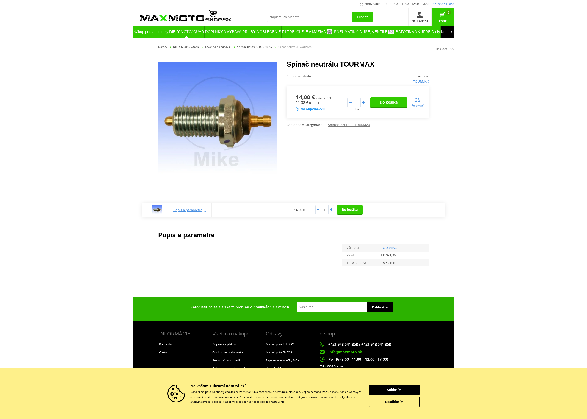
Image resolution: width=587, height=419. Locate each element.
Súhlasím (394, 390)
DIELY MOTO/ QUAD (186, 47)
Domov (162, 47)
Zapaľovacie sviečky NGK (282, 360)
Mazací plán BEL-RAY (280, 344)
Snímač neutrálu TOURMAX (254, 47)
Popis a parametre (187, 210)
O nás (163, 352)
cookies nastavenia (272, 402)
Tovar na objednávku (218, 47)
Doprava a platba (224, 344)
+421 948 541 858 (442, 4)
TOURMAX (421, 81)
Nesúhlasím (394, 401)
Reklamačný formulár (226, 360)
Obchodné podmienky (227, 352)
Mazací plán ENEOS (279, 352)
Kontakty (165, 344)
